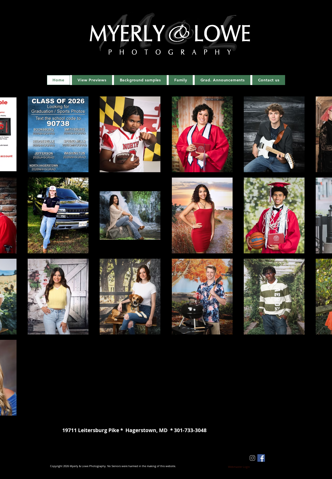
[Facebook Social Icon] (261, 458)
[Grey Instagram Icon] (252, 458)
